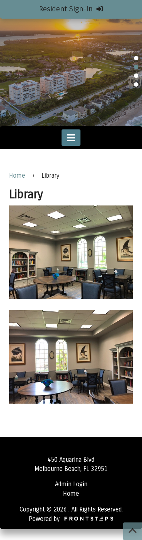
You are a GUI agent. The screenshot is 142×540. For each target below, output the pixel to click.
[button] (136, 58)
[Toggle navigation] (71, 137)
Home (17, 176)
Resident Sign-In (67, 9)
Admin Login (71, 484)
